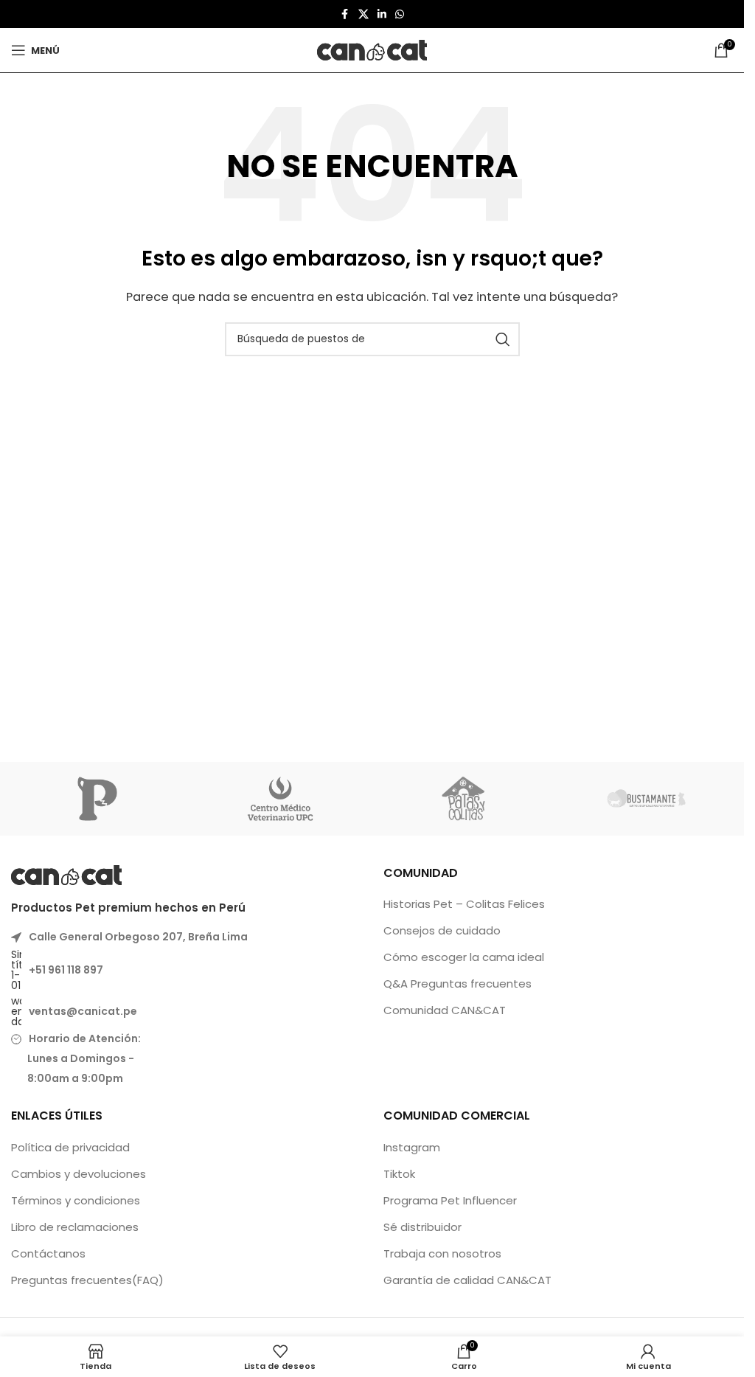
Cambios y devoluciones (78, 1174)
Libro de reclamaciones (75, 1227)
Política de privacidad (70, 1147)
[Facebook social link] (345, 14)
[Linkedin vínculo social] (382, 14)
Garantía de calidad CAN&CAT (467, 1280)
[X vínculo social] (363, 14)
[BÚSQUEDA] (503, 339)
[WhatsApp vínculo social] (399, 14)
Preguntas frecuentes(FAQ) (87, 1280)
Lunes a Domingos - (76, 1058)
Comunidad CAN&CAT (444, 1010)
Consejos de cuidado (442, 930)
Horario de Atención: (85, 1038)
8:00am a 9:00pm (70, 1078)
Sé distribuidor (422, 1227)
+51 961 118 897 (66, 969)
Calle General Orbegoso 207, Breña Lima (138, 936)
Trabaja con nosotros (442, 1253)
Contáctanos (48, 1253)
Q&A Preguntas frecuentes (457, 983)
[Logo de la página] (372, 49)
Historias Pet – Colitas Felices (464, 904)
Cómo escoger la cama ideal (463, 957)
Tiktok (399, 1174)
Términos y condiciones (75, 1200)
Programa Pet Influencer (450, 1200)
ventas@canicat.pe (83, 1011)
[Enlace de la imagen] (66, 873)
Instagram (411, 1147)
